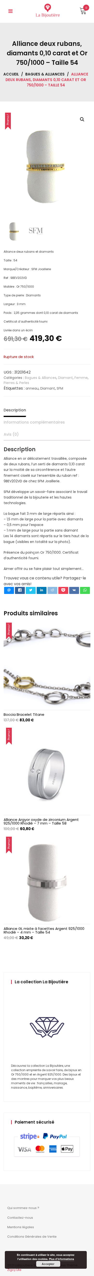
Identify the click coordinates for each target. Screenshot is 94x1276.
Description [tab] (15, 410)
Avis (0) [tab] (11, 434)
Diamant (65, 377)
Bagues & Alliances (45, 74)
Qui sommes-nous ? (23, 1208)
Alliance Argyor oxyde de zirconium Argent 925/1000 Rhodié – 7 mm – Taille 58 (41, 821)
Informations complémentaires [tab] (34, 422)
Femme (81, 377)
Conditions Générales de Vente (32, 1236)
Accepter (48, 1264)
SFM (60, 388)
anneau (32, 388)
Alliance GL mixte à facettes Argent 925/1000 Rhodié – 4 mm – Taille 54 (44, 930)
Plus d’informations (61, 1259)
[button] (82, 119)
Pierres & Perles (16, 382)
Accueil (11, 74)
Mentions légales (20, 1227)
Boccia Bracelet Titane (24, 714)
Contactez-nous (20, 1217)
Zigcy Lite (14, 1270)
